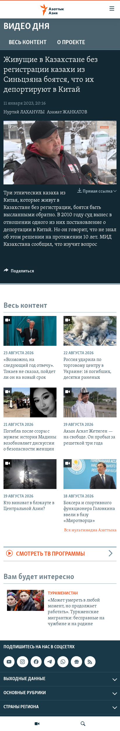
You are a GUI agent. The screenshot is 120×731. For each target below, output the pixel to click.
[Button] (19, 272)
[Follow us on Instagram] (22, 662)
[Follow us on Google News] (76, 662)
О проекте (71, 43)
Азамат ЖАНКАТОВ (67, 112)
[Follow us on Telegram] (49, 662)
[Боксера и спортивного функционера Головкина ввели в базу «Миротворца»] (90, 474)
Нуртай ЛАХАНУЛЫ (24, 112)
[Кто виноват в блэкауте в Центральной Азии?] (30, 474)
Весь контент (28, 43)
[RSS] (90, 662)
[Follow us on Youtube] (9, 662)
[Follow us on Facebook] (36, 662)
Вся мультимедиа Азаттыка (90, 530)
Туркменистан (63, 593)
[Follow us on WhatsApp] (62, 662)
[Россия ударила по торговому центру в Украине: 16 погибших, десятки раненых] (90, 331)
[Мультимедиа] (37, 723)
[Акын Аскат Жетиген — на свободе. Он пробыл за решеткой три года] (90, 402)
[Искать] (83, 723)
